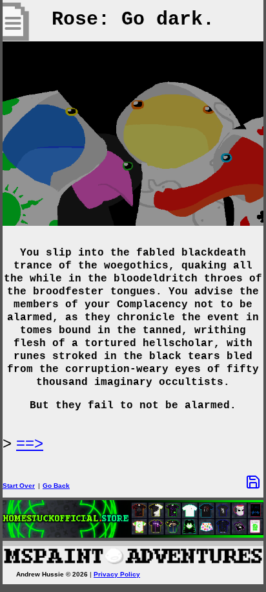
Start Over (19, 485)
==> (29, 443)
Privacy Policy (117, 574)
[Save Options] (253, 482)
